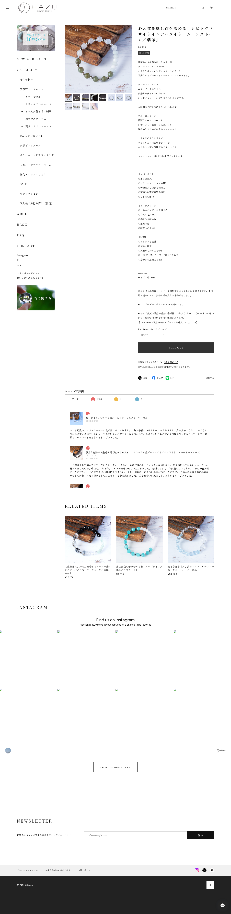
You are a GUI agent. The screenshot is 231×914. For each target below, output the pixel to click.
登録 (200, 835)
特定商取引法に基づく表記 (30, 278)
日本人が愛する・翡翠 (38, 111)
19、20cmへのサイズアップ (152, 329)
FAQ (20, 235)
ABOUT (23, 214)
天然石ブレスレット (31, 89)
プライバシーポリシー (28, 273)
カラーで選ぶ (33, 96)
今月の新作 (26, 79)
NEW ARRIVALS (31, 59)
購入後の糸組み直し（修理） (37, 203)
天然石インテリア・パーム (35, 164)
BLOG (22, 224)
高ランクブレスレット (38, 126)
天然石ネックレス (30, 145)
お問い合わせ (84, 870)
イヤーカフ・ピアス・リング (37, 155)
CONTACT (26, 246)
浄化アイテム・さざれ (33, 174)
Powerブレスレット (31, 136)
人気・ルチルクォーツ (38, 104)
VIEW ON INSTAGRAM (115, 767)
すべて (75, 399)
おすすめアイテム (35, 119)
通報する (210, 378)
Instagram (22, 255)
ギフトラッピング (30, 193)
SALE (23, 184)
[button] (86, 659)
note (19, 265)
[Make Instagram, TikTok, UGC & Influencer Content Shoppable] (221, 751)
